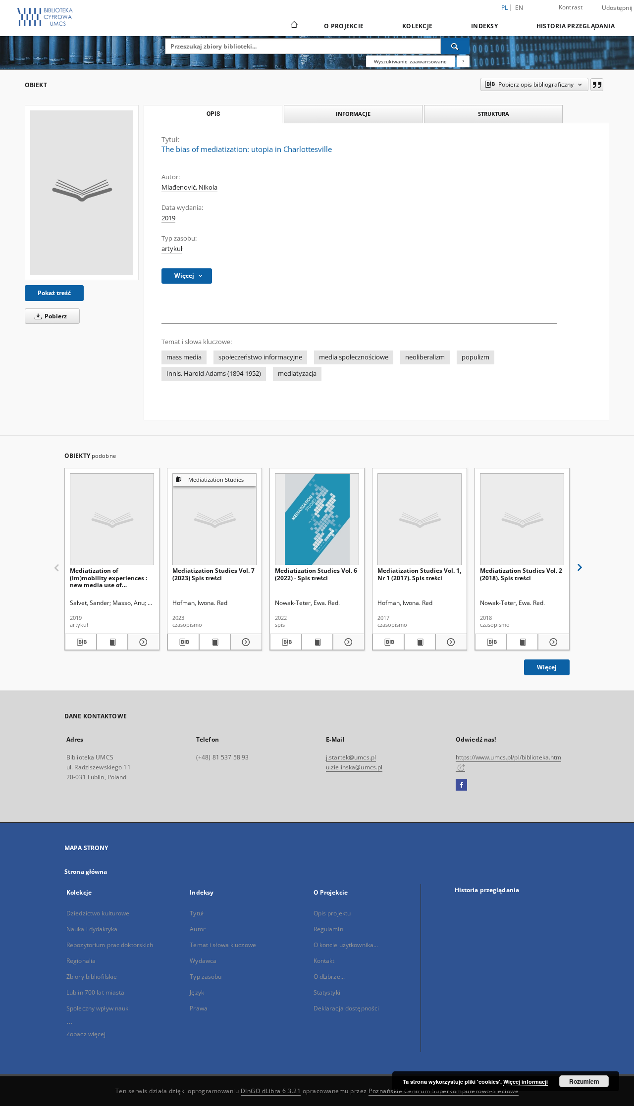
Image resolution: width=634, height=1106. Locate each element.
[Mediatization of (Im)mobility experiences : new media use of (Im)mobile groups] (112, 519)
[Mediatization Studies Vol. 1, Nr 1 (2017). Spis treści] (419, 519)
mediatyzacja (297, 373)
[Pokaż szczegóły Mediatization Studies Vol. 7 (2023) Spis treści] (244, 642)
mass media (184, 357)
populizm (475, 357)
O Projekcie (344, 26)
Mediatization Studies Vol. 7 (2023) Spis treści (213, 574)
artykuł (171, 249)
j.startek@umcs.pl (351, 757)
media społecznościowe (353, 357)
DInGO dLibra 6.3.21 (271, 1091)
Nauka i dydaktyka (91, 929)
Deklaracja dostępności (346, 1008)
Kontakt (324, 960)
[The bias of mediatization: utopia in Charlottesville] (81, 192)
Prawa (199, 1008)
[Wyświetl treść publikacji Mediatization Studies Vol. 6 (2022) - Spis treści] (317, 642)
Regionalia (81, 960)
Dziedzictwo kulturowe (98, 913)
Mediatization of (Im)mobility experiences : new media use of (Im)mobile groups (108, 577)
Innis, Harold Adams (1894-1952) (213, 373)
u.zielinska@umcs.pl (354, 767)
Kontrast (571, 7)
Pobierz (55, 316)
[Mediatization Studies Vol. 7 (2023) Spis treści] (214, 519)
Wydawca (203, 960)
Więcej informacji (525, 1081)
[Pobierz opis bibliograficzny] (80, 642)
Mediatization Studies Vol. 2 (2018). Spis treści (521, 574)
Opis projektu (332, 913)
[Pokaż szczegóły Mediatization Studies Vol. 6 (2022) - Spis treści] (347, 642)
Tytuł (197, 913)
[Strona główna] (293, 26)
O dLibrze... (329, 976)
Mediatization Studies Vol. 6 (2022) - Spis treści (316, 574)
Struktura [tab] (493, 113)
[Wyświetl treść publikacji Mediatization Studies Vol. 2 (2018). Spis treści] (522, 642)
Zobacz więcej (86, 1034)
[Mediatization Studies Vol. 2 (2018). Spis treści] (522, 519)
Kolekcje (417, 26)
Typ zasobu (205, 976)
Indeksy (484, 26)
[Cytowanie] (596, 84)
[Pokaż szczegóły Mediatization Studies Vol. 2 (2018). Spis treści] (552, 642)
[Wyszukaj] (455, 46)
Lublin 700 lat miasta (95, 992)
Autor (198, 929)
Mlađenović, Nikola (189, 187)
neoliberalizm (425, 357)
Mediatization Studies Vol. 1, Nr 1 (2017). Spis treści (419, 574)
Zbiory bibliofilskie (91, 976)
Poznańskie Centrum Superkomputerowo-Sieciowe (444, 1091)
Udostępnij (617, 8)
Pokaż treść (54, 293)
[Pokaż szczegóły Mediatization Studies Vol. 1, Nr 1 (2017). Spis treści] (449, 642)
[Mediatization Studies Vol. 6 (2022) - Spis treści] (317, 519)
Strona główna (85, 871)
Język (197, 992)
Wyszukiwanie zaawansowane (410, 61)
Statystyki (327, 992)
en (519, 7)
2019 (168, 218)
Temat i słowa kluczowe (223, 945)
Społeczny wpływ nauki (98, 1008)
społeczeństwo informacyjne (260, 357)
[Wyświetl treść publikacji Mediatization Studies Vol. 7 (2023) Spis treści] (215, 642)
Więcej (547, 667)
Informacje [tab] (353, 113)
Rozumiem (584, 1081)
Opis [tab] (213, 113)
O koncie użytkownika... (346, 945)
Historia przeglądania (575, 26)
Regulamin (328, 929)
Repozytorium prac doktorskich (109, 945)
